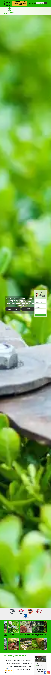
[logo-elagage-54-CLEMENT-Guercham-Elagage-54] (9, 11)
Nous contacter (28, 309)
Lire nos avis (7, 672)
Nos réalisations (13, 309)
